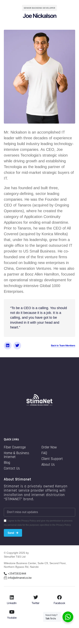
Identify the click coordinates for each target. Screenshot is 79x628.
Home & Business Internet (16, 455)
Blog (7, 462)
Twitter (36, 603)
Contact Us (12, 468)
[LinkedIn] (12, 597)
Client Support (52, 458)
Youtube (11, 617)
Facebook (59, 603)
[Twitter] (17, 345)
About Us (48, 464)
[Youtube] (12, 612)
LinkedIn (12, 603)
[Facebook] (59, 597)
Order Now (49, 447)
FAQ (44, 453)
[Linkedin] (8, 345)
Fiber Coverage (15, 447)
